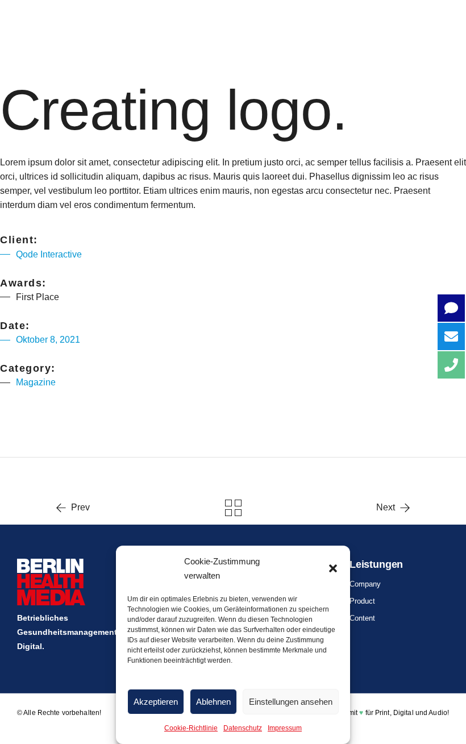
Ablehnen (213, 701)
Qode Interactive (49, 254)
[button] (333, 568)
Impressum (285, 728)
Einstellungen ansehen (290, 701)
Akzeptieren (156, 701)
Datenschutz (242, 728)
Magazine (36, 382)
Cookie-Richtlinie (191, 728)
